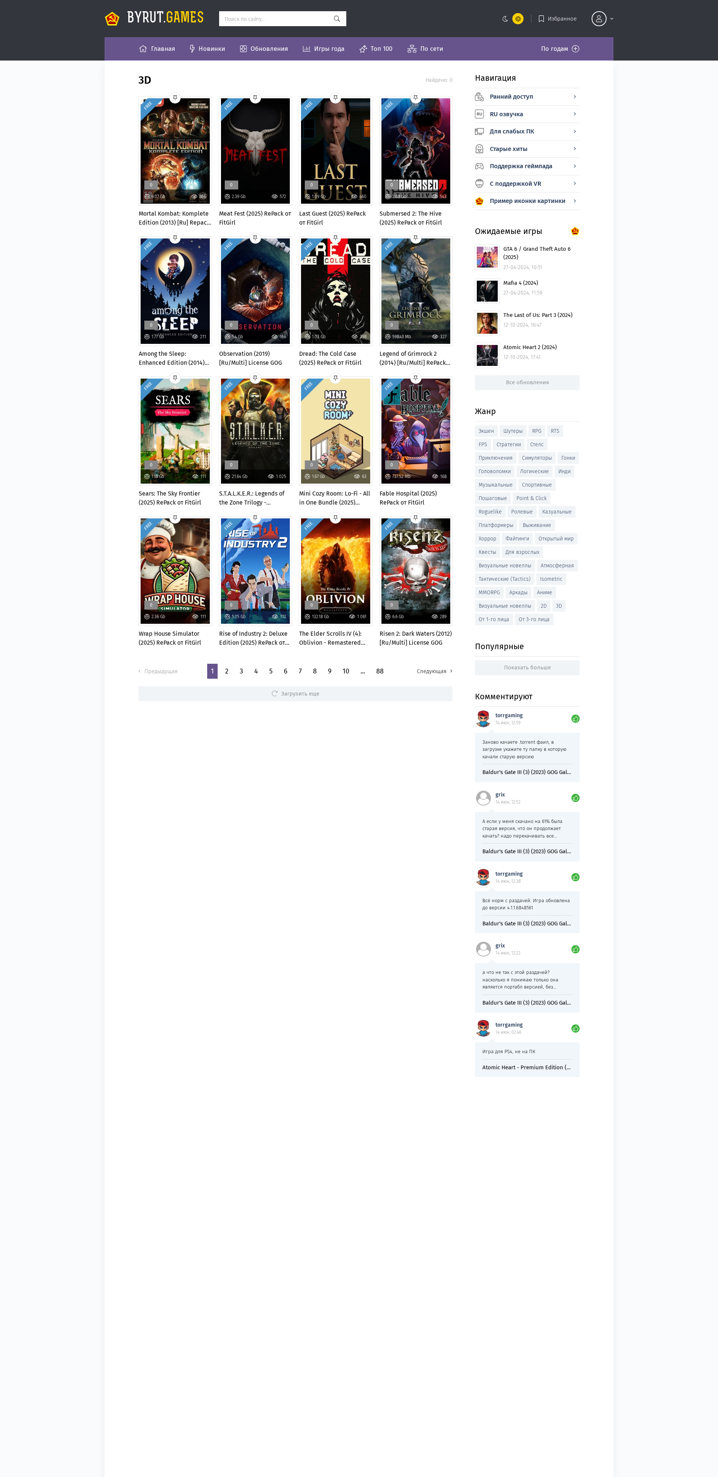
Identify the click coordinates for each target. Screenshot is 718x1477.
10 (346, 671)
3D (559, 606)
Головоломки (495, 471)
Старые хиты (509, 149)
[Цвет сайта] (511, 18)
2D (544, 606)
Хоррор (487, 539)
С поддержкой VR (515, 184)
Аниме (544, 592)
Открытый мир (556, 539)
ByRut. (165, 18)
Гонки (568, 458)
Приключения (496, 458)
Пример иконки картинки (527, 201)
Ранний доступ (511, 97)
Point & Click (531, 498)
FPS (483, 444)
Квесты (487, 552)
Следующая (432, 671)
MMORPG (489, 592)
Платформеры (496, 525)
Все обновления (527, 382)
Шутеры (513, 431)
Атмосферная (557, 565)
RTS (555, 431)
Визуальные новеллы (505, 565)
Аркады (518, 592)
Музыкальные (496, 485)
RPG (536, 431)
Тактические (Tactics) (505, 579)
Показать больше (527, 667)
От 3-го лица (534, 619)
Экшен (486, 431)
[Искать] (337, 18)
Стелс (537, 444)
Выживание (537, 525)
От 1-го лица (494, 619)
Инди (564, 471)
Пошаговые (493, 498)
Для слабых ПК (512, 131)
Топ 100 (381, 49)
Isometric (551, 579)
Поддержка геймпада (521, 166)
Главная (163, 49)
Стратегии (509, 444)
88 (380, 671)
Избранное (562, 18)
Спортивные (537, 485)
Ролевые (522, 512)
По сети (431, 49)
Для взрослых (522, 552)
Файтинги (517, 539)
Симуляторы (537, 458)
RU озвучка (506, 114)
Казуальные (557, 512)
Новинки (212, 49)
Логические (534, 471)
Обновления (269, 49)
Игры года (329, 49)
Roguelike (490, 512)
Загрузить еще (300, 693)
